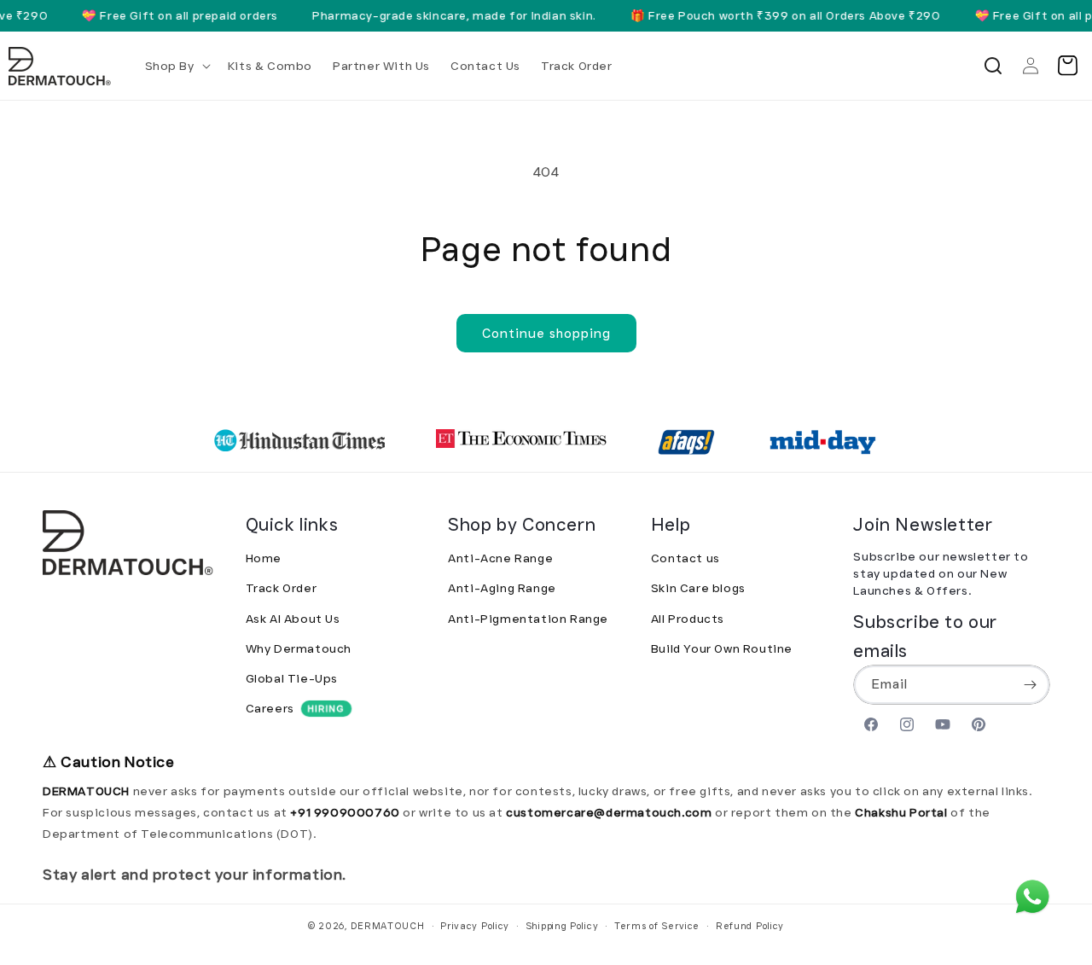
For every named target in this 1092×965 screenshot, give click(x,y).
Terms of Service (657, 926)
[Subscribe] (1030, 685)
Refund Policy (750, 926)
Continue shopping (546, 333)
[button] (176, 66)
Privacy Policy (474, 926)
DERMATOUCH (388, 926)
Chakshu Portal (902, 812)
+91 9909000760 (344, 812)
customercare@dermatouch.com (610, 812)
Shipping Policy (562, 926)
